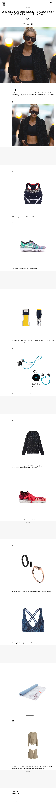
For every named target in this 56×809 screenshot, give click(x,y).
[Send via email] (32, 24)
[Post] (27, 24)
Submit (17, 801)
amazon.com (35, 394)
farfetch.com (34, 268)
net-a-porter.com (37, 643)
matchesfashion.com (32, 217)
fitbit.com (30, 591)
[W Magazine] (3, 3)
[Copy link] (29, 24)
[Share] (24, 24)
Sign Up (15, 792)
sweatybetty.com (29, 715)
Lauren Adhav (29, 18)
